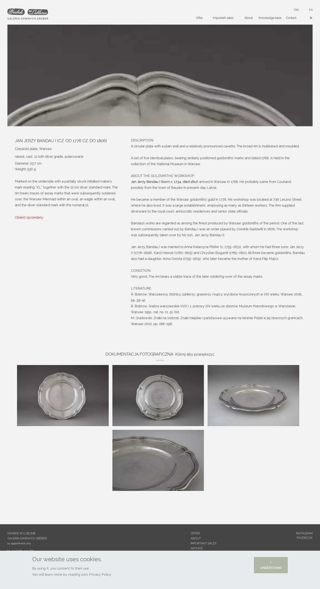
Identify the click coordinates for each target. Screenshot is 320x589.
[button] (271, 565)
